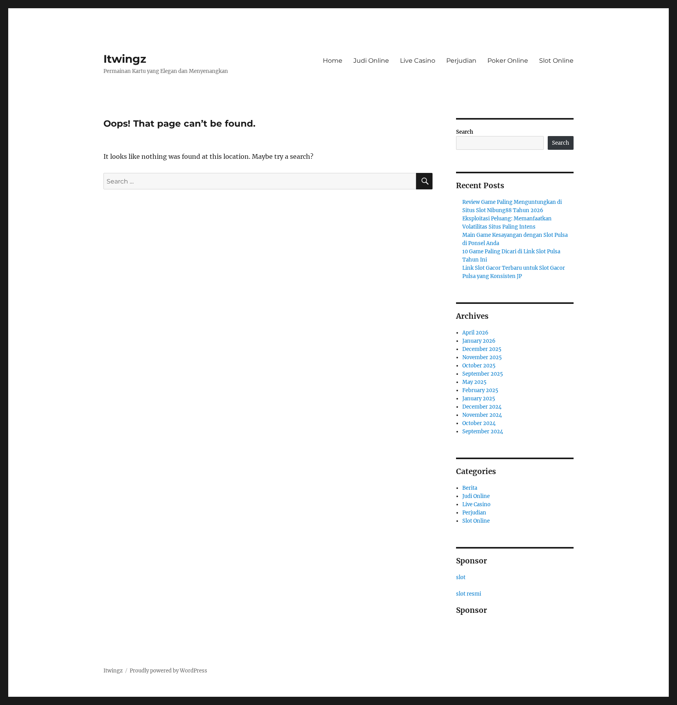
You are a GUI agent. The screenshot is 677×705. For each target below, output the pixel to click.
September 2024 (482, 431)
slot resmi (468, 594)
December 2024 (481, 406)
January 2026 (479, 341)
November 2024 (482, 415)
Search (464, 132)
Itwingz (124, 58)
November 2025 (482, 357)
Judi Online (371, 60)
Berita (469, 488)
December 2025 (481, 349)
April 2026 (475, 332)
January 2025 (478, 398)
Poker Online (507, 60)
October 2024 (479, 423)
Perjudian (461, 60)
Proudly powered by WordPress (168, 670)
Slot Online (556, 60)
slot (460, 577)
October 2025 (479, 365)
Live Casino (417, 60)
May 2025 (474, 382)
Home (332, 60)
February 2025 (480, 390)
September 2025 (482, 374)
